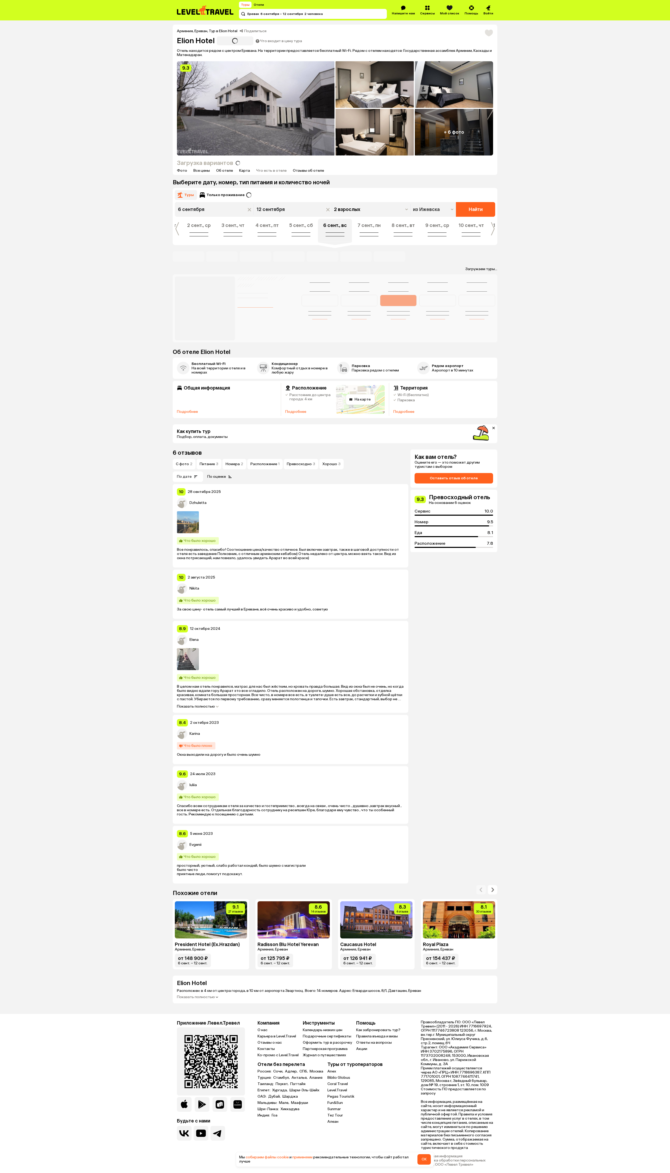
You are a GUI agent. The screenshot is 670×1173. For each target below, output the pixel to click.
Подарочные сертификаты (327, 1036)
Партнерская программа (325, 1049)
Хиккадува (290, 1109)
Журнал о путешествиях (324, 1055)
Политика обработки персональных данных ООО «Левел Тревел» (453, 1162)
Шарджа (290, 1096)
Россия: (265, 1071)
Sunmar (334, 1109)
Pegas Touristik (340, 1096)
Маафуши (299, 1103)
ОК (424, 1159)
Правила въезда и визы (377, 1036)
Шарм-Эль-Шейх (304, 1090)
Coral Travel (337, 1084)
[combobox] (433, 209)
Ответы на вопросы (374, 1042)
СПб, (304, 1071)
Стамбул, (282, 1078)
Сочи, (278, 1071)
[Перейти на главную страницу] (205, 10)
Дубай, (274, 1096)
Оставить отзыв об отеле (454, 478)
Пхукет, (282, 1084)
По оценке (216, 476)
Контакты (266, 1049)
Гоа (274, 1115)
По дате (184, 476)
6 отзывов (187, 452)
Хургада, (280, 1090)
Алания (315, 1078)
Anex (331, 1071)
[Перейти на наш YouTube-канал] (201, 1133)
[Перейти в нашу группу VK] (184, 1133)
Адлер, (291, 1071)
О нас (262, 1030)
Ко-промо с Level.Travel (278, 1055)
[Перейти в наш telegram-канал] (217, 1133)
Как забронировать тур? (378, 1030)
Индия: (264, 1115)
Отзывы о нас (270, 1042)
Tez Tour (335, 1115)
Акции (361, 1049)
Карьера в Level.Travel (277, 1036)
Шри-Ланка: (269, 1109)
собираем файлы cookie (267, 1157)
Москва (316, 1071)
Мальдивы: (268, 1103)
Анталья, (300, 1078)
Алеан (332, 1121)
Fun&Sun (335, 1102)
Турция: (265, 1078)
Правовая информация (441, 1156)
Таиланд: (266, 1084)
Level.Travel (337, 1090)
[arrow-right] (481, 889)
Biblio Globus (338, 1077)
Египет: (264, 1090)
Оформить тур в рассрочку (327, 1042)
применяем (302, 1157)
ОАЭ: (262, 1096)
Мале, (284, 1103)
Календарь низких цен (322, 1030)
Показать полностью (196, 706)
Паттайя (297, 1084)
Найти (476, 209)
